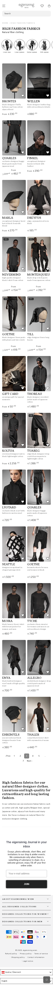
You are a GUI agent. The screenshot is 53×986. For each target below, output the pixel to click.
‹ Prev (8, 756)
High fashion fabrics (23, 23)
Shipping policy (18, 957)
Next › (29, 761)
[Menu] (4, 5)
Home (5, 23)
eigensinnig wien (30, 950)
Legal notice (28, 961)
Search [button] (7, 14)
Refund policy (11, 954)
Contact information (36, 957)
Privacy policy (26, 954)
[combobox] (26, 972)
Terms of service (41, 954)
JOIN (26, 884)
